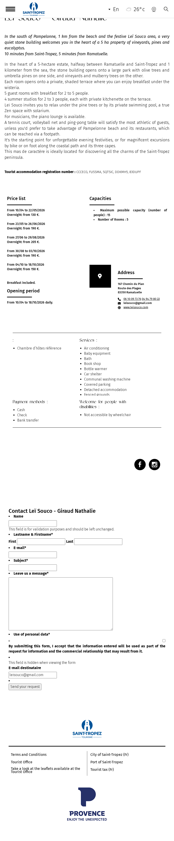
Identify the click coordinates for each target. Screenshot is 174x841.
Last (69, 541)
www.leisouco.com (135, 307)
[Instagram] (154, 464)
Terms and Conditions (28, 754)
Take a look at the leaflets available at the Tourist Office (45, 770)
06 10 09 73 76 (132, 299)
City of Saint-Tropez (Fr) (109, 754)
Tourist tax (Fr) (102, 769)
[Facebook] (140, 464)
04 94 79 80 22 (151, 299)
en (116, 9)
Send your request (25, 686)
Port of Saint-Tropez (106, 762)
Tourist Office (21, 762)
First (12, 541)
